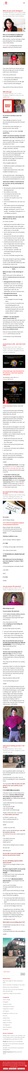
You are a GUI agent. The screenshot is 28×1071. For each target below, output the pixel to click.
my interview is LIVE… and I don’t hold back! (14, 344)
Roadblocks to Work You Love (16, 95)
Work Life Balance (19, 16)
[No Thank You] (26, 1066)
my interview (13, 466)
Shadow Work (11, 16)
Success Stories (6, 1020)
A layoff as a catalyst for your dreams (12, 993)
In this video (6, 45)
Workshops (5, 1029)
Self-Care (10, 752)
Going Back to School (8, 1008)
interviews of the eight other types (13, 468)
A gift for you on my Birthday (15, 1041)
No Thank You (12, 1068)
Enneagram (5, 95)
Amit (4, 1047)
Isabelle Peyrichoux (9, 12)
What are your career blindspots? (13, 11)
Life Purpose (12, 14)
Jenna (4, 1043)
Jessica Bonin (7, 347)
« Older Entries (6, 971)
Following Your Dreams (14, 496)
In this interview (7, 406)
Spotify (11, 379)
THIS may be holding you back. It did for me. (13, 746)
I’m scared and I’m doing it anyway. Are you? (13, 492)
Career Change (6, 999)
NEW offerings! (7, 92)
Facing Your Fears (11, 349)
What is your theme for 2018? (15, 1039)
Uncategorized (11, 352)
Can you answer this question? (12, 586)
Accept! (5, 1068)
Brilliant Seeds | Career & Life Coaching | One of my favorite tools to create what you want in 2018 (14, 1037)
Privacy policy (21, 1068)
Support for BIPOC (7, 1022)
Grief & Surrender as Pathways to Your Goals (14, 985)
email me (5, 333)
